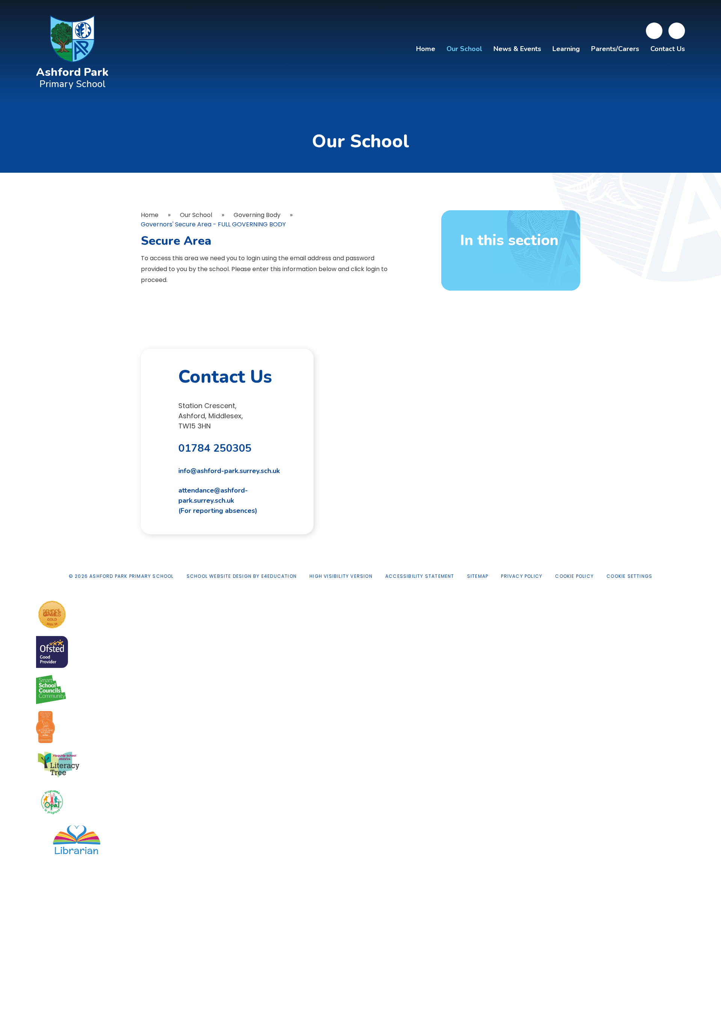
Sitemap (477, 576)
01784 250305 (215, 448)
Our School (196, 215)
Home (149, 215)
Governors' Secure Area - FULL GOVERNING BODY (213, 224)
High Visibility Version (341, 576)
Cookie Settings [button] (629, 576)
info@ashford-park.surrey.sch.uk (229, 470)
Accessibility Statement (419, 576)
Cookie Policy (574, 576)
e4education (279, 576)
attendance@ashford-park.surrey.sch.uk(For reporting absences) (217, 500)
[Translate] (654, 31)
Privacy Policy (521, 576)
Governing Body (257, 215)
